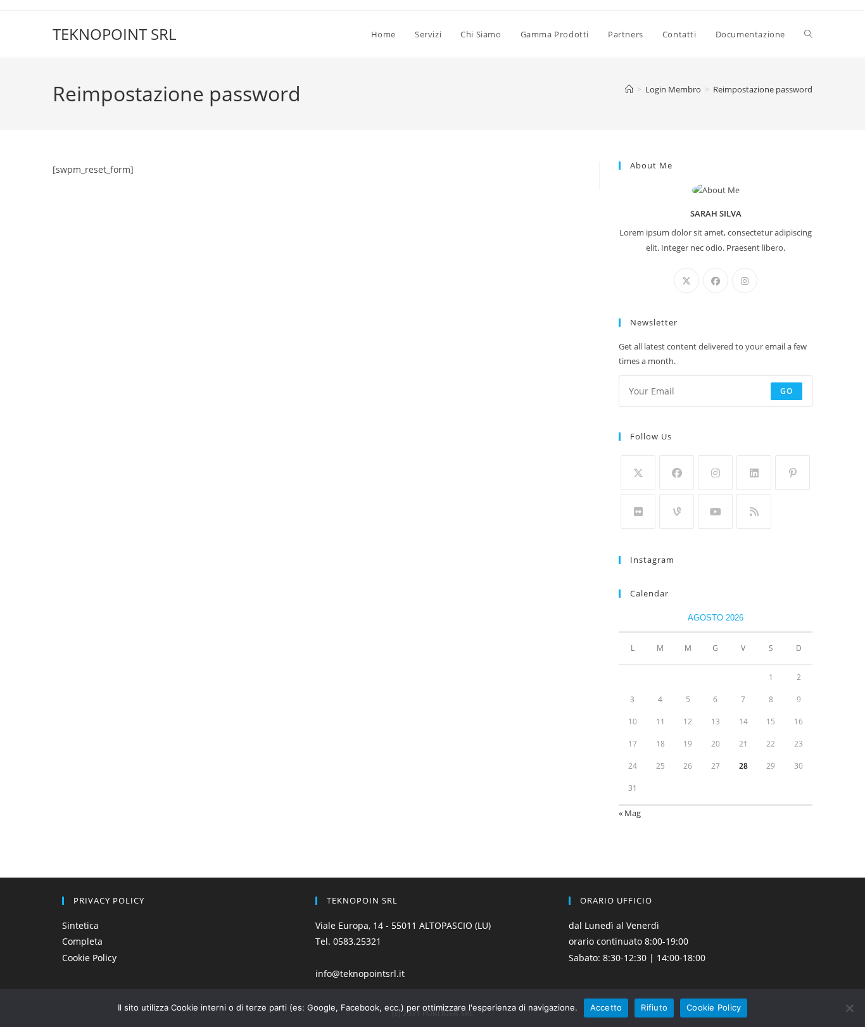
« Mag (630, 813)
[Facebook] (715, 280)
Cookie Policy (89, 958)
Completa (82, 941)
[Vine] (676, 511)
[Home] (629, 89)
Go (786, 391)
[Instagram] (744, 280)
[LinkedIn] (753, 472)
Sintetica (80, 925)
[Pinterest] (792, 472)
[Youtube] (715, 511)
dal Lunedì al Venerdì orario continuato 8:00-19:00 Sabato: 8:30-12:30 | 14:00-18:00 (637, 941)
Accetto (606, 1007)
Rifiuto (654, 1007)
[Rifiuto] (849, 1008)
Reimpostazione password (762, 89)
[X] (686, 280)
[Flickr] (638, 511)
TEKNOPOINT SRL (114, 33)
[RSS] (753, 511)
